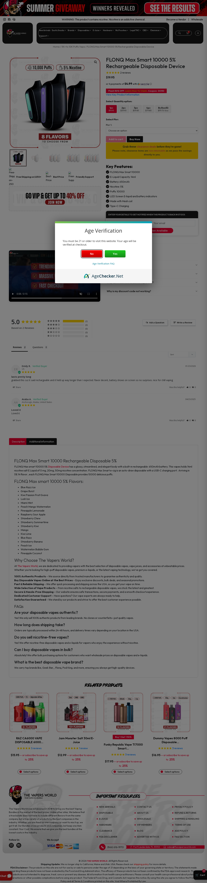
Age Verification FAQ (103, 263)
